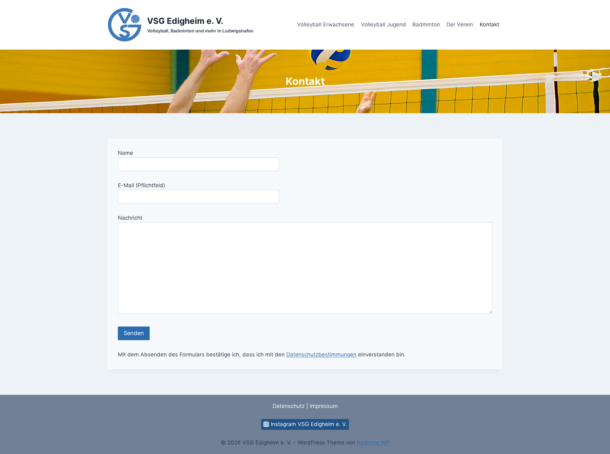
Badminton (426, 24)
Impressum (324, 406)
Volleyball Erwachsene (325, 24)
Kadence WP (373, 442)
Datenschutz (289, 406)
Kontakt (489, 24)
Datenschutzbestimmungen (321, 354)
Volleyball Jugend (383, 24)
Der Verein (459, 24)
